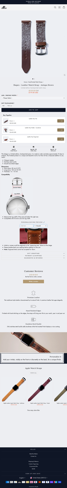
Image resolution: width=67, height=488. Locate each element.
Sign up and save (33, 473)
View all (33, 373)
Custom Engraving (33, 464)
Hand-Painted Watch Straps (35, 82)
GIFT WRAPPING (33, 253)
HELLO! (33, 449)
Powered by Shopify (33, 486)
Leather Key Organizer (33, 137)
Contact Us (33, 456)
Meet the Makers (33, 454)
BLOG (33, 469)
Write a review (33, 281)
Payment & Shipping (33, 256)
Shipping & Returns (33, 461)
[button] (33, 91)
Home (25, 82)
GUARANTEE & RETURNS (33, 258)
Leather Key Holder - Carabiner (33, 128)
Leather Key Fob (33, 119)
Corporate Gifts (33, 466)
